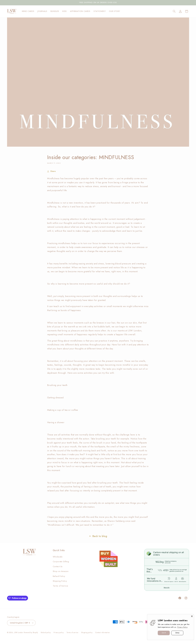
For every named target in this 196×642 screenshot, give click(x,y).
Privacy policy (59, 632)
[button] (174, 11)
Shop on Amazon (61, 571)
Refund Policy (59, 576)
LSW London (18, 632)
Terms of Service (60, 585)
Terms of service (72, 632)
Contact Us (58, 566)
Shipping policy (86, 632)
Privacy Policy (182, 627)
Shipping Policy (60, 581)
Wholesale (58, 556)
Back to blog (99, 536)
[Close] (192, 616)
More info (166, 587)
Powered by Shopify (31, 632)
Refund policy (46, 632)
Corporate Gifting (61, 561)
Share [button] (53, 171)
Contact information (102, 632)
